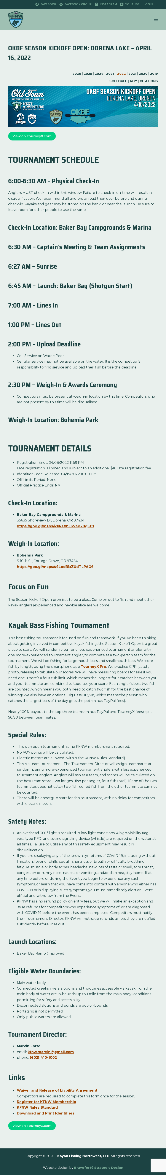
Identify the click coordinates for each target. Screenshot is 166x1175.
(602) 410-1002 (43, 1057)
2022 (121, 74)
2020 (143, 74)
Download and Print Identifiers (45, 1113)
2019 (154, 74)
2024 (99, 74)
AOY (133, 81)
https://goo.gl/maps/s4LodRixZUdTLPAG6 (55, 567)
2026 (76, 74)
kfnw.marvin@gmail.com (51, 1052)
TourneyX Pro (93, 667)
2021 (132, 74)
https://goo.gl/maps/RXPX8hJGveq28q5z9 (55, 526)
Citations (149, 81)
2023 (110, 74)
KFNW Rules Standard (37, 1107)
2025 (88, 74)
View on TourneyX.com (32, 136)
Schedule (118, 81)
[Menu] (156, 19)
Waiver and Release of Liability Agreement (57, 1090)
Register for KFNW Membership (46, 1102)
